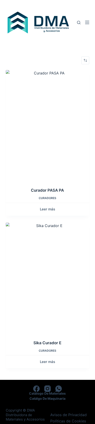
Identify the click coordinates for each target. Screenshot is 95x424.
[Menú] (87, 22)
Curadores (47, 198)
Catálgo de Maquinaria (47, 398)
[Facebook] (36, 388)
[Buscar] (78, 22)
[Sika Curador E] (47, 278)
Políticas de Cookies (68, 421)
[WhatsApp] (58, 388)
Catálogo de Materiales (47, 393)
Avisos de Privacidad (68, 414)
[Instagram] (47, 388)
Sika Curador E (47, 343)
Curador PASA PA (47, 190)
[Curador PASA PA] (47, 126)
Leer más (47, 209)
